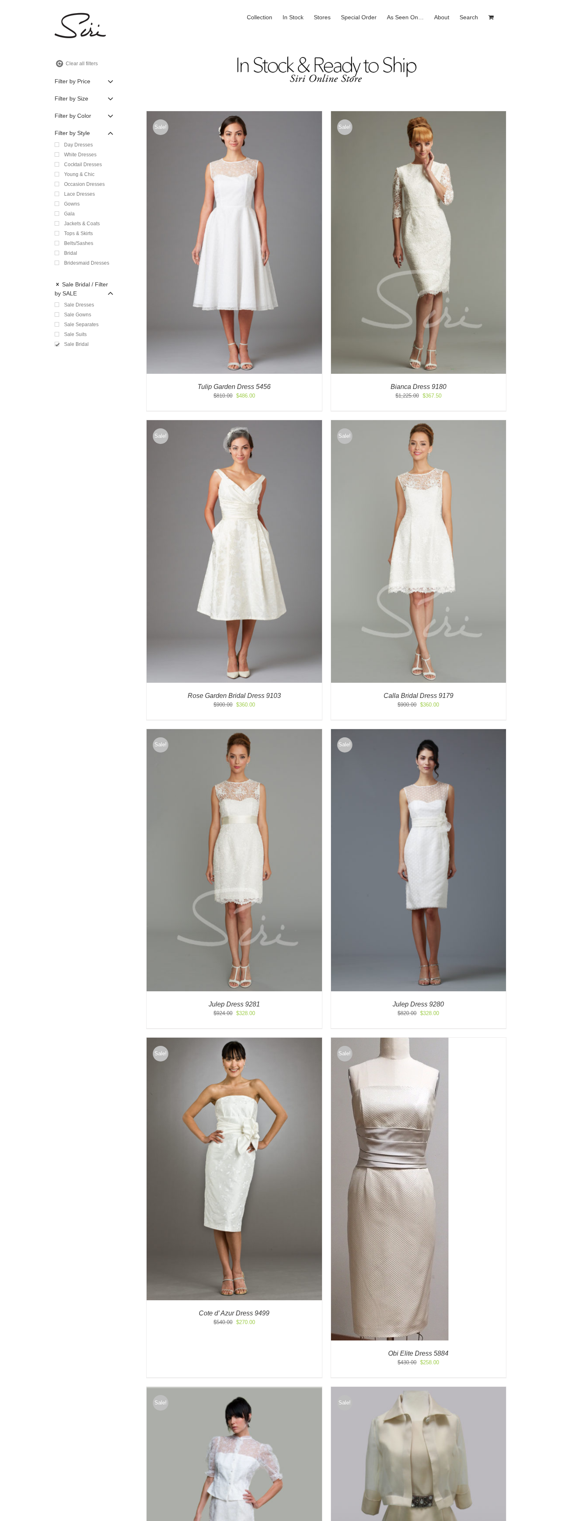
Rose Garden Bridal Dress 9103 (234, 695)
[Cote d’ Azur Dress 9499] (234, 1041)
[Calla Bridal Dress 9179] (418, 424)
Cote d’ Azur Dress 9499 (234, 1313)
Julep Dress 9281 (234, 1004)
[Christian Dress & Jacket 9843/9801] (418, 1391)
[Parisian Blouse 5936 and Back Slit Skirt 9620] (234, 1391)
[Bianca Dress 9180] (418, 115)
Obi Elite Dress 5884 (418, 1353)
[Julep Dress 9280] (418, 733)
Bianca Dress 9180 (418, 386)
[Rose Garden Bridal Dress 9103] (234, 424)
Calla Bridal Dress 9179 (418, 695)
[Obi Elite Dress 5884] (389, 1041)
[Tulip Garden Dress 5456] (234, 115)
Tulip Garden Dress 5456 (234, 386)
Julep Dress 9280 (418, 1004)
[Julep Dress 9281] (234, 733)
